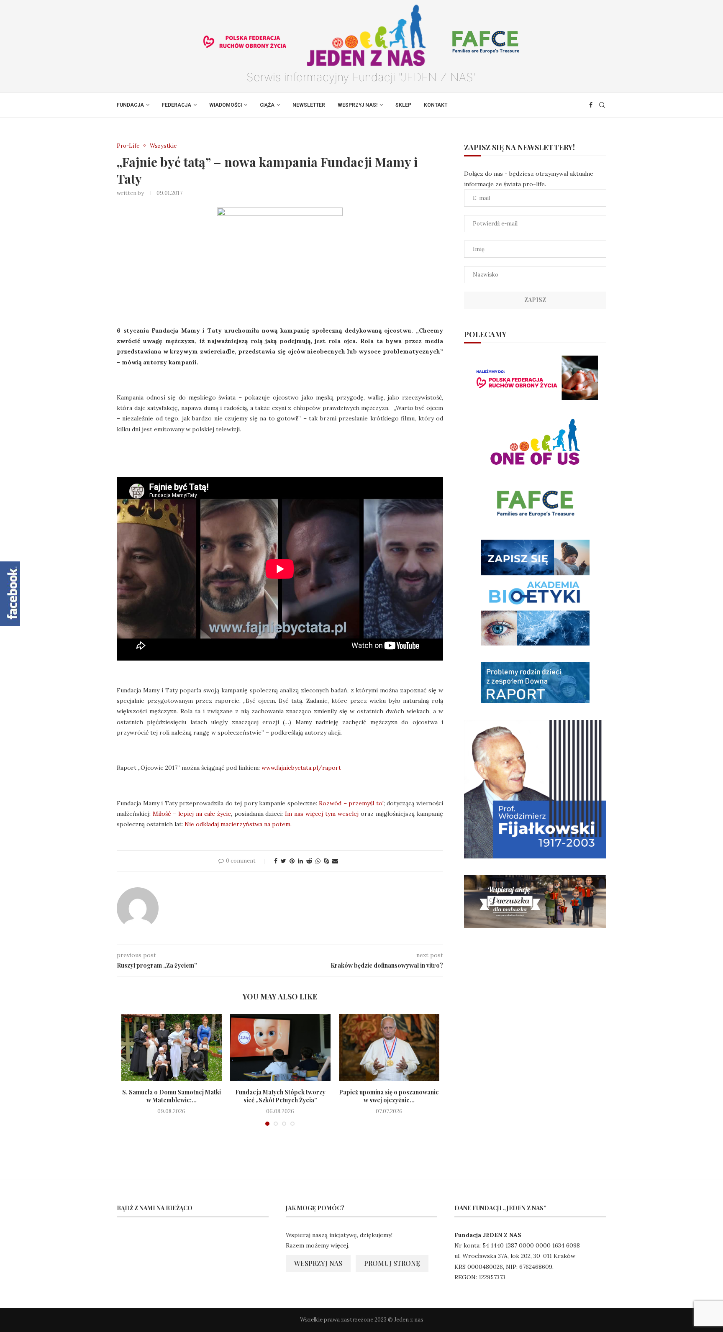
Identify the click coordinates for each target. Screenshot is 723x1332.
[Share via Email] (335, 861)
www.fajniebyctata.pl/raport (301, 767)
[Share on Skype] (326, 861)
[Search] (602, 105)
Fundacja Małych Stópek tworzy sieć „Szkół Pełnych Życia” (280, 1096)
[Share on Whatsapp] (317, 861)
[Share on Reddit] (309, 861)
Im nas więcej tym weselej (322, 813)
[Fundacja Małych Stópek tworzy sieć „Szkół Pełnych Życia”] (280, 1047)
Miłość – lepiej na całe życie (192, 813)
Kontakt (435, 105)
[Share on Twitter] (283, 861)
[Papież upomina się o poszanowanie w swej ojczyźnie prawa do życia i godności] (389, 1047)
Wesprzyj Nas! (357, 105)
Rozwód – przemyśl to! (351, 803)
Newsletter (308, 105)
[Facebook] (590, 105)
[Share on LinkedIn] (300, 861)
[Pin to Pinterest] (292, 861)
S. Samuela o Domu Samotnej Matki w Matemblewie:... (171, 1096)
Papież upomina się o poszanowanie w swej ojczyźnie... (389, 1096)
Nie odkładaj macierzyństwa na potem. (238, 824)
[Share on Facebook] (275, 861)
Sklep (403, 105)
